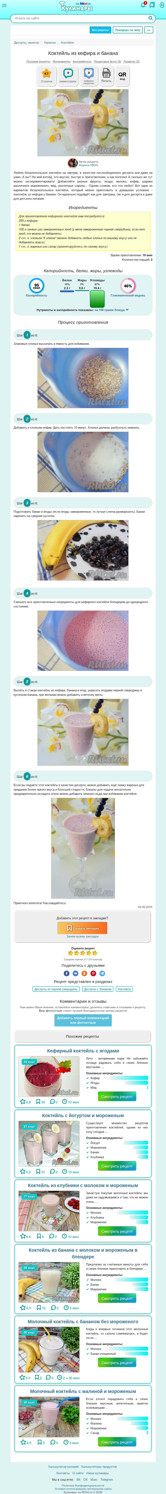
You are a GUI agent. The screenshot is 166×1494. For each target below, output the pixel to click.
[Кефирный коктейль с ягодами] (49, 1076)
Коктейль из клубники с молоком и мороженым (83, 1185)
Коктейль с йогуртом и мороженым (83, 1115)
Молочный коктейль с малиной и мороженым (83, 1391)
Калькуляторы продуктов (99, 1466)
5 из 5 (95, 953)
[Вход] (161, 5)
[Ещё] (148, 29)
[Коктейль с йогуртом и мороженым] (49, 1143)
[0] (91, 78)
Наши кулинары (97, 1473)
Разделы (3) (132, 61)
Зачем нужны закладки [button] (82, 936)
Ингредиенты (61, 61)
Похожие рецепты (38, 61)
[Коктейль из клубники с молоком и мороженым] (49, 1210)
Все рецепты (100, 30)
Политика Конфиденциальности (83, 1485)
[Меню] (4, 5)
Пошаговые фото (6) (107, 61)
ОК (85, 1479)
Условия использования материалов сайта (83, 1489)
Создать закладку (86, 928)
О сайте (78, 1473)
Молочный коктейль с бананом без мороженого (83, 1321)
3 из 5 (83, 953)
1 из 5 (71, 953)
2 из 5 (77, 953)
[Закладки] (152, 5)
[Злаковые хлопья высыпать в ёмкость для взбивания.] (83, 378)
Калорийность (82, 61)
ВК (79, 1479)
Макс (94, 1479)
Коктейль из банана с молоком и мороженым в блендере (83, 1253)
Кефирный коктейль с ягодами (83, 1050)
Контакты (63, 1473)
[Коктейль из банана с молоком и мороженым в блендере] (49, 1282)
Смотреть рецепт (117, 1096)
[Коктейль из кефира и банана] (83, 122)
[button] (106, 80)
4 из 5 (89, 953)
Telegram (107, 1479)
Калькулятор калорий (63, 1466)
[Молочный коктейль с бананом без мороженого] (49, 1349)
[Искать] (151, 18)
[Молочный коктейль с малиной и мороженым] (49, 1416)
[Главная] (76, 7)
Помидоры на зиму (127, 30)
